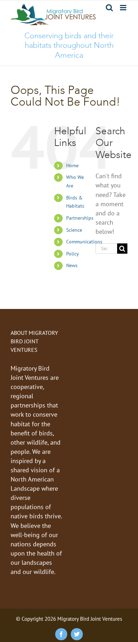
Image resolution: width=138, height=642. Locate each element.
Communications (84, 241)
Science (74, 230)
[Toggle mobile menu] (123, 7)
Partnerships (79, 218)
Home (72, 165)
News (71, 265)
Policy (72, 253)
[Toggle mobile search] (109, 7)
